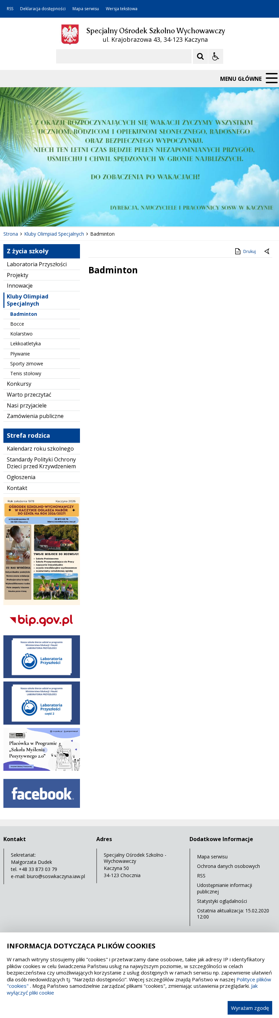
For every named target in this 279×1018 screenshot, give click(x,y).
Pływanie (20, 353)
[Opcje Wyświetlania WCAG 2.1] (215, 56)
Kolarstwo (21, 333)
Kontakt (17, 488)
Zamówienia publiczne (35, 416)
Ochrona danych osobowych (228, 866)
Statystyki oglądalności (222, 901)
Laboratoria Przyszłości (37, 264)
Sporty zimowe (26, 363)
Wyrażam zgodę (250, 1007)
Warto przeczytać (29, 394)
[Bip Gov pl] (41, 630)
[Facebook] (41, 811)
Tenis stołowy (25, 373)
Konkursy (19, 383)
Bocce (17, 324)
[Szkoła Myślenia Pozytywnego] (41, 769)
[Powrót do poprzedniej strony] (267, 252)
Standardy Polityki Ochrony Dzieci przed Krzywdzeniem (41, 463)
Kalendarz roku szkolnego (40, 448)
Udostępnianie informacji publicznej (224, 888)
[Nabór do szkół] (41, 603)
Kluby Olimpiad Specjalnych (27, 300)
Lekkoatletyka (25, 343)
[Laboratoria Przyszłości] (41, 676)
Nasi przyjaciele (27, 405)
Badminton (23, 314)
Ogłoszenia (21, 477)
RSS (10, 9)
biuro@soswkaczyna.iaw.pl (56, 876)
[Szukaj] (200, 56)
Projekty (17, 275)
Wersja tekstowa (121, 9)
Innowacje (20, 285)
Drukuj (249, 251)
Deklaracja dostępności (43, 9)
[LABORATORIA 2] (41, 723)
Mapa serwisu (85, 9)
